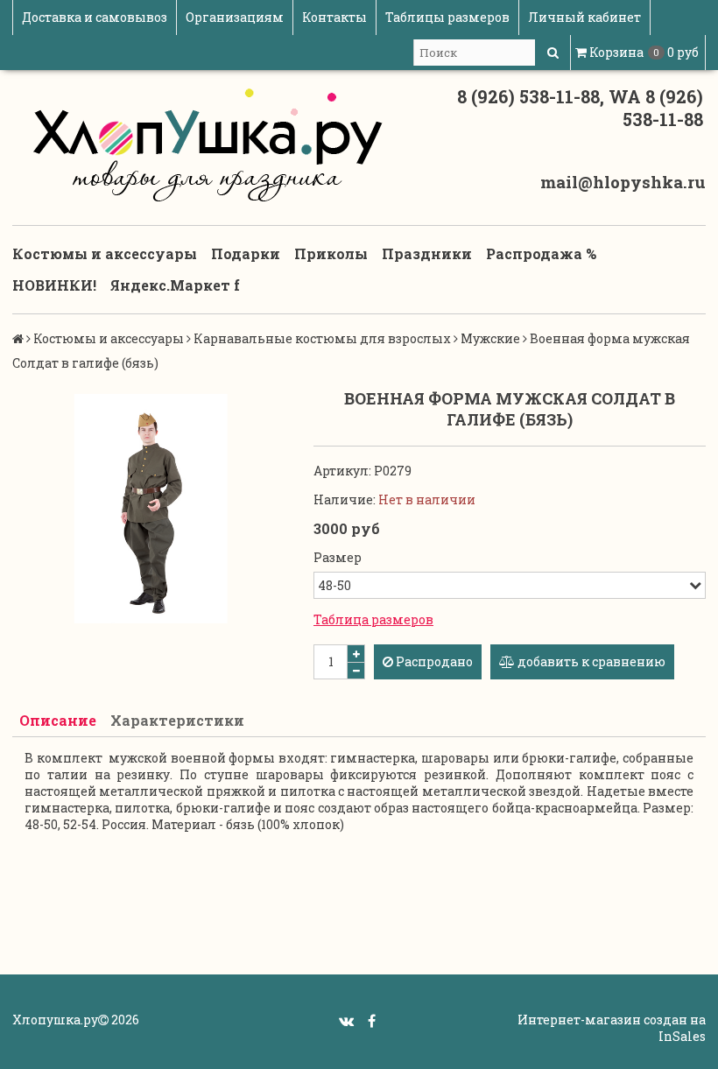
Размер (337, 557)
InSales (682, 1036)
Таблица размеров (373, 619)
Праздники (427, 253)
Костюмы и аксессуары (104, 253)
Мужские (490, 338)
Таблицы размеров (447, 17)
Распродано (433, 661)
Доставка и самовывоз (94, 17)
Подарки (245, 253)
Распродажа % (541, 253)
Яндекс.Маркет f (175, 285)
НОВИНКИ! (54, 285)
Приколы (331, 253)
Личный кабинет (584, 17)
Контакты (334, 17)
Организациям (235, 17)
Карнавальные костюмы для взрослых (322, 338)
